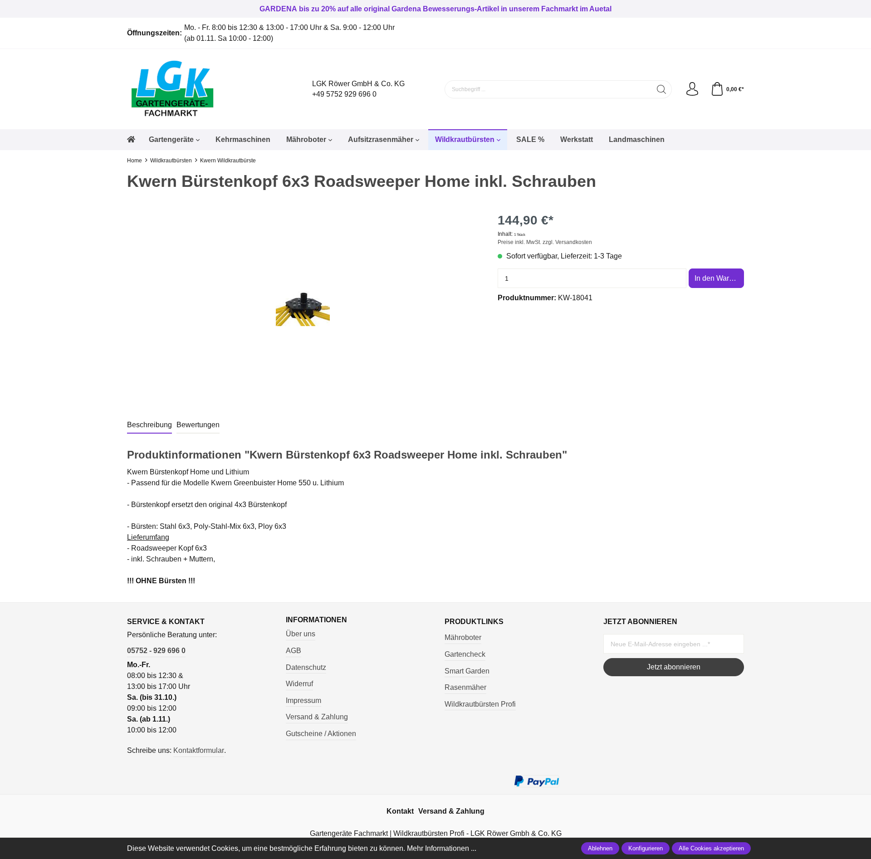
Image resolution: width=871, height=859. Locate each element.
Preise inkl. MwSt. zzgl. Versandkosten (545, 242)
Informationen (316, 620)
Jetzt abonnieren (673, 667)
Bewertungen (198, 425)
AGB (293, 650)
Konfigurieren (645, 848)
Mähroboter (463, 637)
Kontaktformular (198, 750)
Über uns (300, 634)
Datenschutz (306, 667)
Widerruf (299, 684)
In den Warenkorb (719, 278)
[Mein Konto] (692, 89)
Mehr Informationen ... (441, 848)
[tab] (149, 425)
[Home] (131, 139)
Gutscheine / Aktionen (321, 733)
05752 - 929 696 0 (156, 650)
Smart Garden (467, 671)
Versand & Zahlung (317, 717)
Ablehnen (600, 848)
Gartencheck (465, 654)
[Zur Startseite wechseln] (204, 89)
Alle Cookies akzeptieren (711, 848)
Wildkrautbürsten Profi (480, 704)
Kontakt (400, 811)
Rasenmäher (465, 687)
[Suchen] (661, 89)
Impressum (303, 700)
